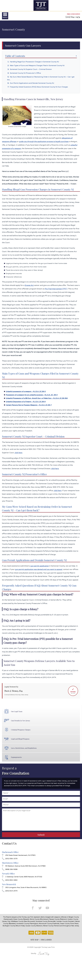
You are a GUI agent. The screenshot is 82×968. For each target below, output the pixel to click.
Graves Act (29, 285)
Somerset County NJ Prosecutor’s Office (25, 73)
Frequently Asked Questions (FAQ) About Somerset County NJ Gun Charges (39, 87)
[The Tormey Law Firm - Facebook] (32, 908)
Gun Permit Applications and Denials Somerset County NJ (32, 83)
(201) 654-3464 (11, 880)
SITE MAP (34, 939)
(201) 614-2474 (73, 16)
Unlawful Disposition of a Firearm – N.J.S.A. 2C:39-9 (26, 402)
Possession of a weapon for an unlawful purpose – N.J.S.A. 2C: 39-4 (32, 395)
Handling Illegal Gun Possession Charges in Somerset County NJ (34, 62)
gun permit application (39, 566)
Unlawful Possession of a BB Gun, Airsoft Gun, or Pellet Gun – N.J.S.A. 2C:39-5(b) (37, 398)
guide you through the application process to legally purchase (44, 142)
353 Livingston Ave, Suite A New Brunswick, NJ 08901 (26, 887)
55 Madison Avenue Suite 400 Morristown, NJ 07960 (25, 866)
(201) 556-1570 (11, 859)
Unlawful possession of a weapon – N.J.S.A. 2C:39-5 (26, 391)
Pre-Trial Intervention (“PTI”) (56, 289)
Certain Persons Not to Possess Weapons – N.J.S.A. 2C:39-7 (29, 405)
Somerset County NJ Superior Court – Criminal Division (31, 69)
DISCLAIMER (46, 939)
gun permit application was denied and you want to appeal (38, 569)
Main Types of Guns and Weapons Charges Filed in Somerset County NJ (37, 66)
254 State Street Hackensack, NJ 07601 (20, 855)
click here (18, 453)
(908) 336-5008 (11, 869)
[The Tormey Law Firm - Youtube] (47, 908)
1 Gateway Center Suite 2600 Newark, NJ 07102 (23, 877)
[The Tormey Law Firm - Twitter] (40, 908)
